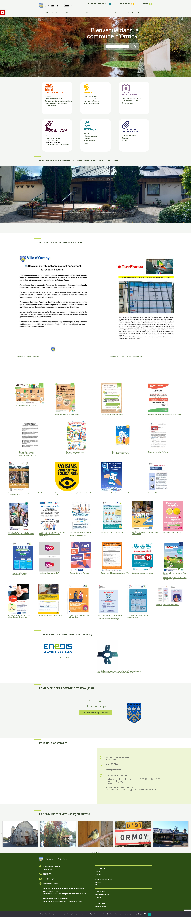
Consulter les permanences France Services (175, 574)
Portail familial (124, 4)
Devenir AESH (152, 493)
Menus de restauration (91, 103)
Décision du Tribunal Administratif (28, 357)
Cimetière (87, 138)
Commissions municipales (54, 99)
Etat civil (86, 134)
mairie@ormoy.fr (113, 770)
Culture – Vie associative (74, 13)
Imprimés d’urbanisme (53, 138)
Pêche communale (90, 141)
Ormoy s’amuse (127, 103)
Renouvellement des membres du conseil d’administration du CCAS (28, 453)
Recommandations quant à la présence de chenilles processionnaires (26, 493)
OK (149, 914)
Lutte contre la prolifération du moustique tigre (137, 616)
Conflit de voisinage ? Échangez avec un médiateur (145, 533)
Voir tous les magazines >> (95, 712)
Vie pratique (119, 13)
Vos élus (48, 96)
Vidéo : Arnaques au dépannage (108, 619)
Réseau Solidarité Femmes (79, 573)
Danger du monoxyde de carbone (112, 532)
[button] (2, 12)
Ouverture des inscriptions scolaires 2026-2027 (75, 452)
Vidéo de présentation (78, 535)
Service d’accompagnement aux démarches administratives (19, 616)
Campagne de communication (142, 573)
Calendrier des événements (131, 98)
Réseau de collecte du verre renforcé (67, 414)
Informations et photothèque (136, 13)
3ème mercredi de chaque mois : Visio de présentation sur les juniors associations (52, 533)
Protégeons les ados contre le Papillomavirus (78, 616)
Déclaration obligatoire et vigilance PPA (115, 573)
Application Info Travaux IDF (49, 573)
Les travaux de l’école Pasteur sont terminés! (126, 357)
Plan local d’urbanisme (53, 136)
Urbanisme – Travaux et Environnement (98, 13)
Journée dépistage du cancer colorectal (115, 493)
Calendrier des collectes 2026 (25, 405)
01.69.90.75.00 (112, 764)
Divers (86, 143)
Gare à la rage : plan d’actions (158, 452)
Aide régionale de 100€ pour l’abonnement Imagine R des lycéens (21, 533)
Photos (124, 140)
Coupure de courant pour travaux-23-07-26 (57, 658)
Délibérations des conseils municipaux (58, 101)
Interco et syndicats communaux (56, 103)
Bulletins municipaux (129, 136)
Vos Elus (98, 874)
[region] (95, 47)
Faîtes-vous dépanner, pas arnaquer (109, 615)
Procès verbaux (50, 106)
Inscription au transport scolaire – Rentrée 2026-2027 (122, 452)
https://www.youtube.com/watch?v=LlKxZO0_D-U (174, 578)
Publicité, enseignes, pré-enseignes (57, 144)
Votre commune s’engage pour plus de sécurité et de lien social (74, 493)
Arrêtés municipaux (51, 140)
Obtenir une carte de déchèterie (112, 414)
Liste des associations (130, 101)
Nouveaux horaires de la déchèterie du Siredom (164, 414)
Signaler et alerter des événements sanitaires (19, 574)
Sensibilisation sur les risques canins (51, 615)
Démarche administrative (97, 4)
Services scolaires (90, 97)
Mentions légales (101, 907)
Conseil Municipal (47, 13)
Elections (125, 138)
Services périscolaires (91, 99)
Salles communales (90, 136)
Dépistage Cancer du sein (172, 532)
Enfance (59, 13)
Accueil (98, 871)
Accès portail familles (91, 101)
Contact (145, 4)
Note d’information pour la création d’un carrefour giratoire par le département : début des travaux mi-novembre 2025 (119, 672)
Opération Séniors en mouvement (81, 532)
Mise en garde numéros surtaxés (167, 605)
